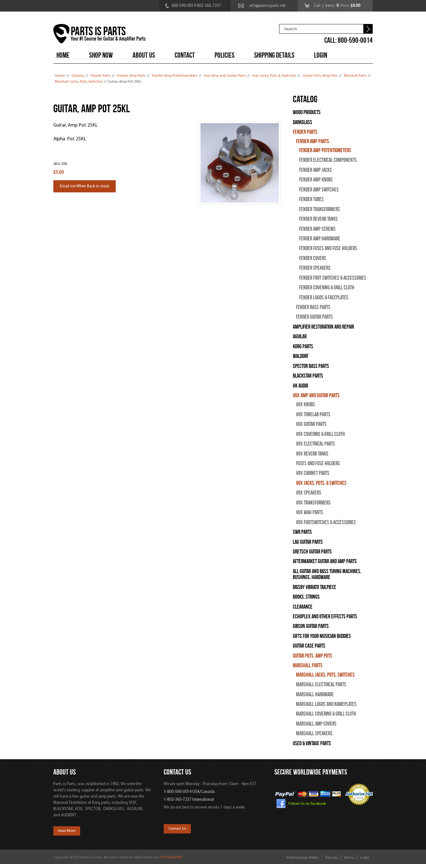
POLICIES (225, 55)
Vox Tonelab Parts (313, 415)
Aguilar (300, 337)
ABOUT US (144, 55)
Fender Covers (312, 258)
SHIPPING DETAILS (274, 55)
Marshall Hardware (315, 694)
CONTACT (185, 55)
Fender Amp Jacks (315, 170)
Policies (331, 858)
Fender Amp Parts (131, 76)
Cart (317, 6)
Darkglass (302, 122)
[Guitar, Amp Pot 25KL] (240, 203)
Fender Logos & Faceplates (323, 298)
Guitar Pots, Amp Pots (320, 76)
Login (365, 858)
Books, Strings (306, 597)
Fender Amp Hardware (319, 239)
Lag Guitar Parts (308, 542)
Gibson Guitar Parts (311, 626)
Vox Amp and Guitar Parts (225, 76)
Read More (66, 831)
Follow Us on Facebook (307, 804)
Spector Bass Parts (311, 366)
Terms (349, 858)
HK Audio (300, 386)
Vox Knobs (305, 405)
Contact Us (177, 829)
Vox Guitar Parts (311, 424)
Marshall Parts (355, 76)
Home (60, 76)
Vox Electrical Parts (315, 444)
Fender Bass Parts (313, 307)
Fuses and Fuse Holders (318, 463)
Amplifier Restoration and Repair (323, 327)
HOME (63, 55)
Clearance (302, 607)
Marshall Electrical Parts (321, 685)
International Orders (302, 858)
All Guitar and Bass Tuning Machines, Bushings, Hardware (327, 574)
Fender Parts (100, 76)
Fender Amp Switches (319, 190)
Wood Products (307, 112)
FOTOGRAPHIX (171, 857)
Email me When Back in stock (84, 186)
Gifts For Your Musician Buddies (322, 636)
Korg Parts (303, 347)
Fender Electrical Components (328, 160)
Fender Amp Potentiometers (174, 76)
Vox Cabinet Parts (312, 473)
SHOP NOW (101, 55)
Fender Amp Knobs (316, 180)
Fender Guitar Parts (314, 317)
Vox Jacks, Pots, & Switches (274, 76)
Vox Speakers (308, 493)
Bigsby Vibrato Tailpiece (314, 587)
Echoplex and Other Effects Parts (325, 617)
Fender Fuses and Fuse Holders (328, 248)
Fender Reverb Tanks (318, 219)
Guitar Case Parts (309, 646)
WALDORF (300, 356)
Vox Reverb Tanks (312, 454)
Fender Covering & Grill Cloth (326, 288)
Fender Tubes (311, 199)
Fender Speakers (315, 268)
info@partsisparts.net (267, 6)
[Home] (99, 35)
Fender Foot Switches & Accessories (332, 278)
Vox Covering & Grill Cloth (320, 434)
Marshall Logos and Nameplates (326, 704)
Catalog (77, 76)
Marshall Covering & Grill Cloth (326, 714)
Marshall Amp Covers (316, 724)
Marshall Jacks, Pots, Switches (79, 82)
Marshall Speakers (314, 733)
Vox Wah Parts (309, 512)
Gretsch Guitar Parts (312, 552)
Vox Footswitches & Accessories (326, 522)
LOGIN (320, 55)
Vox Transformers (313, 503)
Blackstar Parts (308, 376)
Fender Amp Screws (317, 229)
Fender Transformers (319, 209)
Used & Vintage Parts (312, 743)
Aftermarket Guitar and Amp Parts (325, 561)
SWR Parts (302, 532)
